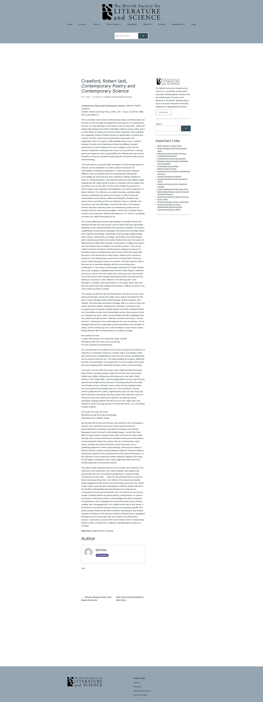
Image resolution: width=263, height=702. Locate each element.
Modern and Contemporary (115, 97)
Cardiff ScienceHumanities (167, 156)
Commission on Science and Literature (171, 158)
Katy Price (101, 549)
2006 (83, 568)
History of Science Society (166, 169)
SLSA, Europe (162, 199)
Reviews (129, 97)
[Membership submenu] (184, 24)
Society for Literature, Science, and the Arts (173, 202)
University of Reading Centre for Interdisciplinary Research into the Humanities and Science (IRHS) (169, 207)
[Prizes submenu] (100, 24)
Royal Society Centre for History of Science (173, 197)
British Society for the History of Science (171, 153)
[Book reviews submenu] (120, 24)
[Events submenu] (86, 24)
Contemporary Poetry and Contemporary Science (103, 106)
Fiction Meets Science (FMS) (167, 166)
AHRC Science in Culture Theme (169, 146)
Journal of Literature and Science (169, 176)
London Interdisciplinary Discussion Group (172, 189)
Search (159, 124)
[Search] (143, 36)
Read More (163, 112)
